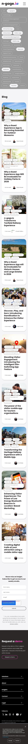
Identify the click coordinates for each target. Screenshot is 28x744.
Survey (5, 86)
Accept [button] (10, 740)
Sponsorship (7, 81)
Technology (7, 15)
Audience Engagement (10, 25)
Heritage (6, 41)
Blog (4, 97)
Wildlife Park (7, 61)
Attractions (7, 33)
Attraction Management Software (11, 20)
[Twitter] (3, 715)
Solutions (5, 676)
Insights (4, 690)
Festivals (16, 65)
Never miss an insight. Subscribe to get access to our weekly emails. (14, 579)
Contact (5, 696)
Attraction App (8, 29)
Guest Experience (8, 49)
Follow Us (5, 711)
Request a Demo (10, 657)
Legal (4, 703)
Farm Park (6, 65)
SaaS (21, 57)
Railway (5, 77)
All (4, 11)
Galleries (6, 69)
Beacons (20, 49)
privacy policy (14, 624)
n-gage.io (12, 11)
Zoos (17, 29)
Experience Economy (9, 57)
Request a (12, 641)
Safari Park (15, 77)
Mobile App (16, 41)
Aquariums (6, 45)
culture (22, 86)
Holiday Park (7, 73)
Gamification (16, 69)
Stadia (17, 81)
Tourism (13, 86)
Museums (17, 45)
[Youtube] (18, 715)
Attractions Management (11, 37)
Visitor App (17, 33)
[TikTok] (21, 715)
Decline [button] (17, 740)
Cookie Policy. (6, 737)
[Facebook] (14, 715)
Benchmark (18, 61)
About (4, 683)
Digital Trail (7, 53)
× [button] (25, 727)
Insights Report (20, 73)
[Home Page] (10, 4)
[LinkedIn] (7, 715)
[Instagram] (11, 715)
